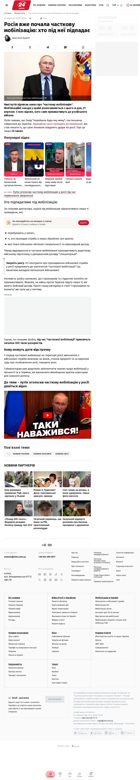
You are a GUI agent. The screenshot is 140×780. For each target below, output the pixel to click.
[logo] (21, 5)
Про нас (74, 553)
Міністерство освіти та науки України (112, 636)
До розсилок (55, 699)
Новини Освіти (103, 633)
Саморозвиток (101, 647)
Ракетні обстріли (59, 601)
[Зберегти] (83, 47)
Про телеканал (77, 566)
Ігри (101, 5)
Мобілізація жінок (103, 609)
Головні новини (15, 601)
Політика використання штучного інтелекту (102, 561)
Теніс (54, 675)
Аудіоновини (14, 616)
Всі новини (39, 5)
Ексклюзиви (75, 5)
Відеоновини (14, 612)
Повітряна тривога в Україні (64, 612)
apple (96, 733)
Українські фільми (60, 640)
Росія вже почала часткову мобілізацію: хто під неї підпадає (53, 13)
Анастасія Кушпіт (21, 38)
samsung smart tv (127, 733)
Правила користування (81, 580)
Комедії (55, 647)
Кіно (54, 633)
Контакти (120, 557)
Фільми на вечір (59, 644)
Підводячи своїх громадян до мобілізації (57, 123)
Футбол (55, 671)
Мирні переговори (60, 609)
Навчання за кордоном (105, 651)
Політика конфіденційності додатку (101, 569)
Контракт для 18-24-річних (107, 612)
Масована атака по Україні (64, 616)
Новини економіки (18, 633)
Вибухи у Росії (58, 620)
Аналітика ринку (15, 668)
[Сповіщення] (121, 5)
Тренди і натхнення (17, 675)
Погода (11, 620)
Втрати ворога (58, 623)
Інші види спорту (59, 683)
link (39, 574)
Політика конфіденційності (101, 553)
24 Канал (8, 13)
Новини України (57, 5)
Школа (98, 640)
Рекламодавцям (78, 575)
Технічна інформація (125, 553)
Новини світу (20, 13)
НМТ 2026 (99, 644)
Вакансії (119, 562)
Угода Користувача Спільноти (102, 576)
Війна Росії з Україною (64, 597)
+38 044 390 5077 (46, 557)
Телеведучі (76, 571)
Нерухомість (15, 664)
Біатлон (55, 679)
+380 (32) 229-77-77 (89, 718)
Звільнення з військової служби (109, 601)
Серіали (55, 651)
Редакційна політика (80, 562)
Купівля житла (14, 671)
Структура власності (124, 566)
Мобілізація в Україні (106, 597)
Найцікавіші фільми (61, 636)
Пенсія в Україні (15, 655)
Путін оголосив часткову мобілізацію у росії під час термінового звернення (40, 193)
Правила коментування (103, 581)
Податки (12, 651)
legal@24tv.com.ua (105, 721)
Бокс (54, 668)
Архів (118, 571)
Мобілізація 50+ (102, 605)
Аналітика (90, 5)
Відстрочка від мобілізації (107, 616)
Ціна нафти (13, 636)
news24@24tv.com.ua (15, 557)
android (80, 733)
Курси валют (14, 640)
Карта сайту (121, 575)
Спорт (55, 664)
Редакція (75, 557)
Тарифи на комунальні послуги (22, 647)
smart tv (111, 733)
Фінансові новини (16, 644)
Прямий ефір (14, 609)
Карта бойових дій (60, 605)
